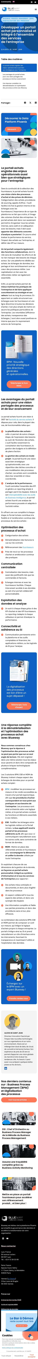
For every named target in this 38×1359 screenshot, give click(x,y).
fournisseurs (28, 547)
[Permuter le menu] (36, 9)
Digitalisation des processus (16, 21)
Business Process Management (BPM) (18, 18)
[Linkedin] (31, 2)
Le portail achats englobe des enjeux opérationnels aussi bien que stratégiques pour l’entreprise (14, 68)
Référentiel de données (9, 1309)
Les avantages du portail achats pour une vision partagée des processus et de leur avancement (14, 76)
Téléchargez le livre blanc (19, 384)
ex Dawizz (11, 1279)
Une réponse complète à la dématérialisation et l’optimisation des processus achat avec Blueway (15, 85)
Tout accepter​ (31, 1356)
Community (6, 2)
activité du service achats (21, 419)
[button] (25, 103)
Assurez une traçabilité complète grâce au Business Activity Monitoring (17, 1164)
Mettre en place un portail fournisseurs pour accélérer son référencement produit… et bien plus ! (17, 1199)
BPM (7, 789)
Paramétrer (19, 1356)
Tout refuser (6, 1356)
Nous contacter (8, 1246)
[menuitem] (14, 2)
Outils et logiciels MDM (9, 1305)
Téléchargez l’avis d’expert (19, 706)
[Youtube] (35, 2)
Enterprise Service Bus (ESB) (11, 1300)
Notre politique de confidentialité (12, 1348)
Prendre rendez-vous (18, 998)
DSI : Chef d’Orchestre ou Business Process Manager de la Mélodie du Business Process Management (16, 1134)
